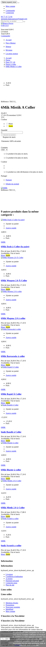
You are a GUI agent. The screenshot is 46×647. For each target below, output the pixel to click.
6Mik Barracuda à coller (13, 356)
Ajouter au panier (8, 135)
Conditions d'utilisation (14, 577)
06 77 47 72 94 (6, 17)
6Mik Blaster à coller (11, 470)
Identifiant (9, 609)
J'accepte (5, 639)
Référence (5, 190)
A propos (9, 579)
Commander (10, 11)
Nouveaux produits (13, 607)
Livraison (9, 574)
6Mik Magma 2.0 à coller (13, 318)
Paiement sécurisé (12, 581)
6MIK (3, 242)
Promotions (10, 605)
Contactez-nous (11, 583)
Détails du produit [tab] (12, 184)
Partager (9, 180)
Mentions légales (12, 603)
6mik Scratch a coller (11, 545)
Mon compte (10, 6)
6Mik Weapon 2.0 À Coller (14, 280)
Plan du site (10, 585)
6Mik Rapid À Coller (11, 394)
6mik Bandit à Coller (11, 432)
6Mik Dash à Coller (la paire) (15, 246)
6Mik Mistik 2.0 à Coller (13, 507)
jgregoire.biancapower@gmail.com (14, 19)
